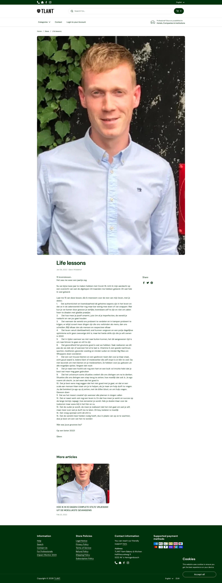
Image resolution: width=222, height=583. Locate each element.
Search (40, 544)
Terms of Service (83, 548)
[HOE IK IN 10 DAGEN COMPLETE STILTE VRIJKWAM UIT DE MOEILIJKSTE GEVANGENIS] (83, 483)
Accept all (199, 574)
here (125, 543)
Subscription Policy (85, 558)
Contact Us (42, 548)
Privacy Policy (82, 544)
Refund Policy (82, 551)
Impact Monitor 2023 (47, 555)
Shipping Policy (83, 555)
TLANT (57, 578)
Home (39, 31)
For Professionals (45, 551)
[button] (179, 11)
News (47, 31)
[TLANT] (45, 11)
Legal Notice (81, 540)
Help (39, 540)
